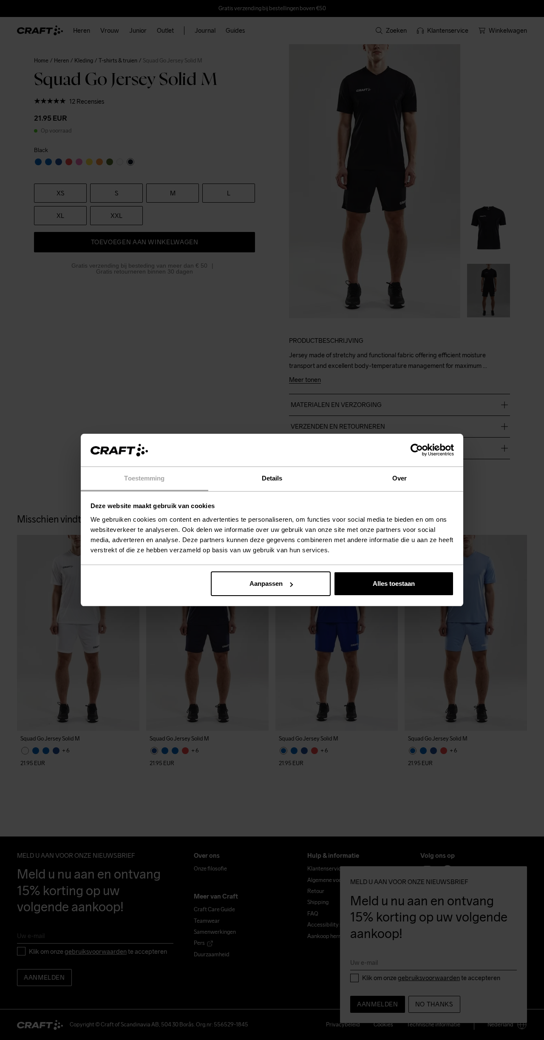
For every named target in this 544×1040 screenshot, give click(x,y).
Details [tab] (272, 478)
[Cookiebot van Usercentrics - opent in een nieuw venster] (417, 450)
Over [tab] (399, 478)
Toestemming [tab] (144, 478)
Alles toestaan (394, 583)
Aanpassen (266, 583)
